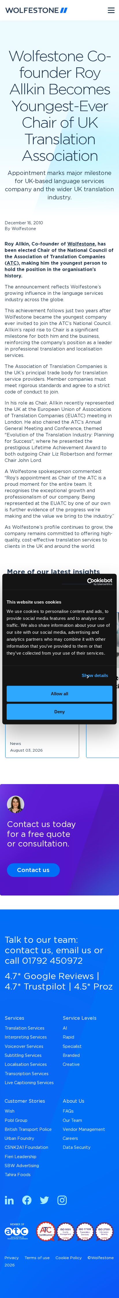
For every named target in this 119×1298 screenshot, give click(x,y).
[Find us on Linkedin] (9, 1201)
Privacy (12, 1258)
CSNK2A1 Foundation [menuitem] (26, 1147)
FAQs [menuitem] (68, 1111)
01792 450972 (52, 961)
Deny (59, 711)
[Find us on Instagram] (62, 1201)
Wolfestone (81, 244)
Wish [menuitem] (9, 1111)
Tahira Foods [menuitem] (18, 1175)
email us (73, 950)
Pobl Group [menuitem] (16, 1120)
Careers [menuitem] (70, 1138)
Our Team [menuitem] (72, 1120)
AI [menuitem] (65, 1028)
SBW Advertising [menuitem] (22, 1166)
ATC (12, 263)
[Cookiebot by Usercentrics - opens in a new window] (87, 582)
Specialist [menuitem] (72, 1046)
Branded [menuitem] (71, 1055)
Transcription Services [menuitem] (27, 1074)
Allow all (59, 693)
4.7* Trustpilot (35, 987)
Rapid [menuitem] (68, 1037)
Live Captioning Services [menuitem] (29, 1083)
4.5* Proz (93, 987)
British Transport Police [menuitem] (28, 1129)
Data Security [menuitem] (77, 1147)
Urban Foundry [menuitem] (19, 1138)
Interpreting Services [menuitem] (26, 1037)
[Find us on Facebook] (26, 1201)
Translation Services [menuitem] (24, 1028)
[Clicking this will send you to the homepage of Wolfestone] (36, 10)
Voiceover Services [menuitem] (24, 1046)
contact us (28, 950)
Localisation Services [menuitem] (26, 1064)
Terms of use (37, 1258)
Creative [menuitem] (71, 1064)
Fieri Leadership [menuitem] (20, 1157)
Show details (95, 675)
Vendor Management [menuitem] (84, 1129)
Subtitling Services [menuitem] (23, 1055)
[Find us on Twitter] (44, 1201)
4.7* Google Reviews (49, 976)
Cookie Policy (68, 1258)
